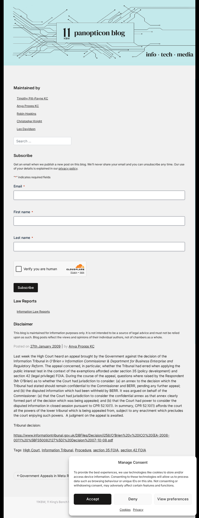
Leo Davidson (26, 129)
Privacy (138, 509)
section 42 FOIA (133, 450)
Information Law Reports (33, 311)
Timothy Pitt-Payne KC (32, 98)
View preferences (173, 499)
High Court (31, 450)
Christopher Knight (29, 121)
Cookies (125, 509)
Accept (92, 499)
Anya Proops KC (28, 106)
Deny (132, 499)
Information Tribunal (57, 450)
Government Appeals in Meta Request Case (54, 476)
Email (19, 186)
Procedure (83, 450)
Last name (23, 237)
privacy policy (67, 168)
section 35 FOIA (106, 450)
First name (23, 212)
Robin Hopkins (26, 113)
